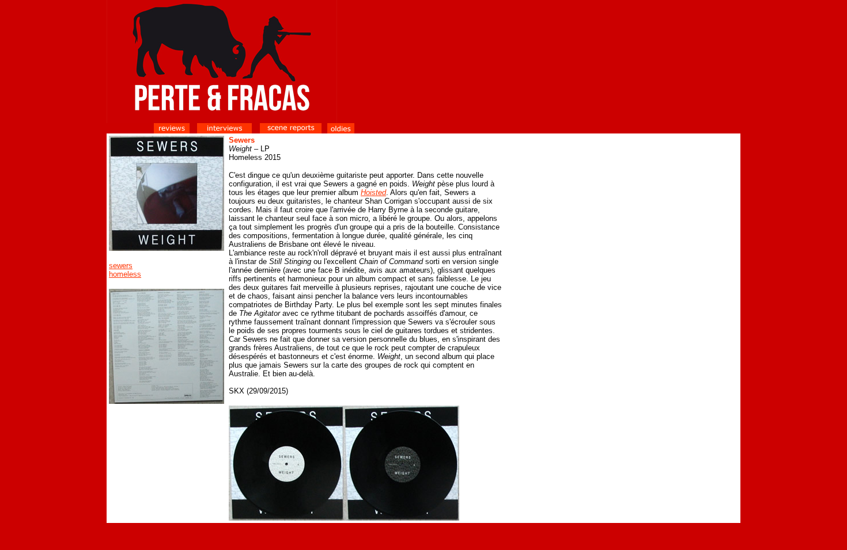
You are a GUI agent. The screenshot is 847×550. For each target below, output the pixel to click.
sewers (121, 265)
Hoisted (373, 192)
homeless (125, 274)
